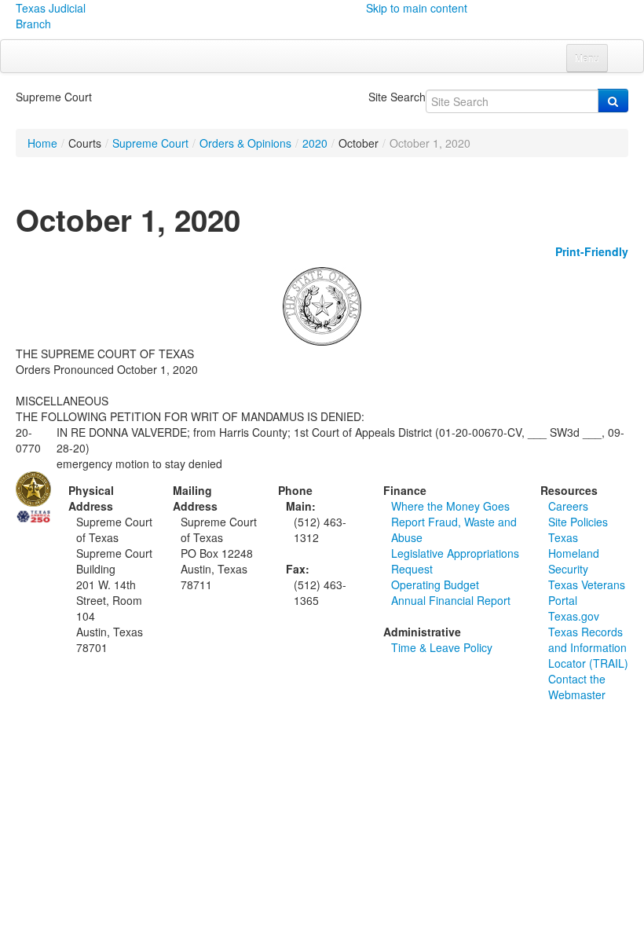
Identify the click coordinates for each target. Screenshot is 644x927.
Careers (568, 506)
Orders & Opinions (245, 143)
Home (42, 143)
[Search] (613, 100)
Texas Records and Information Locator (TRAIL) (588, 647)
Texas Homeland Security (573, 553)
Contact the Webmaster (577, 686)
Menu (587, 57)
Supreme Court (150, 143)
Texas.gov (573, 616)
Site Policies (578, 521)
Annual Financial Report (450, 600)
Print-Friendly (591, 251)
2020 (314, 143)
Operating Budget (435, 584)
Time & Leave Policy (441, 647)
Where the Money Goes (450, 506)
